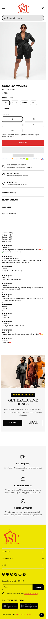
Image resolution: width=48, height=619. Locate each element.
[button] (23, 150)
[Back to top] (41, 615)
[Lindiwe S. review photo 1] (23, 252)
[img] (7, 245)
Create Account (33, 423)
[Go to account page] (38, 8)
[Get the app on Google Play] (29, 606)
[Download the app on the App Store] (10, 606)
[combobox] (23, 18)
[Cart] (42, 8)
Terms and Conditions (31, 593)
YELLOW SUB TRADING (23, 615)
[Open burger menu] (3, 7)
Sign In (12, 423)
